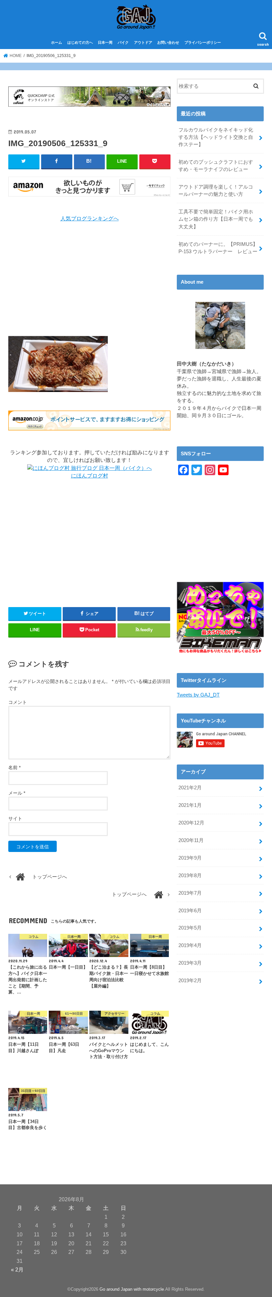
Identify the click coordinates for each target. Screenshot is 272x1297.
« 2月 (17, 1269)
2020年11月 (191, 840)
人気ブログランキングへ (89, 218)
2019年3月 (190, 963)
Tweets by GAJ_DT (198, 695)
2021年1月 (190, 805)
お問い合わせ (168, 42)
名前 (14, 767)
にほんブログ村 (89, 476)
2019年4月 (190, 945)
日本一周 (105, 42)
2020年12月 (191, 822)
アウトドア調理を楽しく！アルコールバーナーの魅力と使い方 (215, 190)
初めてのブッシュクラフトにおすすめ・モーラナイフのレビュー (215, 165)
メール (16, 793)
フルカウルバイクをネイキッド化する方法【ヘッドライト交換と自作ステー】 (215, 137)
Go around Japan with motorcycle (132, 1289)
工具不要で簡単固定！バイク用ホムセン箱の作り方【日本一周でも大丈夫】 (215, 219)
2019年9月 (190, 858)
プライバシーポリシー (202, 42)
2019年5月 (190, 927)
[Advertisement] (89, 279)
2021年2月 (190, 787)
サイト (15, 818)
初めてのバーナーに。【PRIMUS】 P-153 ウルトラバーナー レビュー (218, 248)
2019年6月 (190, 910)
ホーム (56, 42)
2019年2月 (190, 980)
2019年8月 (190, 875)
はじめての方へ (80, 42)
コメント (17, 702)
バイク (123, 42)
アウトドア (143, 42)
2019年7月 (190, 893)
